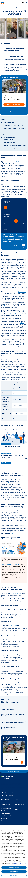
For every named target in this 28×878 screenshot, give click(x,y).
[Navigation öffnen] (26, 2)
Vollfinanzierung (4, 818)
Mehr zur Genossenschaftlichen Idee (8, 792)
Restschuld (7, 306)
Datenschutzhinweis (17, 863)
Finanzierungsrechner (5, 813)
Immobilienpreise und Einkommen (10, 564)
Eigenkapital (13, 533)
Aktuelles (17, 812)
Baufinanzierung (17, 593)
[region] (14, 851)
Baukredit (3, 810)
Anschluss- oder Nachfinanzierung (14, 313)
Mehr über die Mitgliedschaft (7, 795)
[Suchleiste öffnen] (23, 2)
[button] (14, 104)
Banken (16, 802)
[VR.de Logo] (7, 3)
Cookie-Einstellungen (14, 875)
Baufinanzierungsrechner (6, 808)
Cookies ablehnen (14, 871)
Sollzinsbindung (22, 291)
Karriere (16, 809)
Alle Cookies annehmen (14, 867)
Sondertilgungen (12, 625)
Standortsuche (18, 807)
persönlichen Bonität (6, 482)
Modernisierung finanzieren (6, 815)
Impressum (24, 863)
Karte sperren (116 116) (19, 804)
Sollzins (18, 275)
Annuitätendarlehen (5, 802)
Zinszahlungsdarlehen (5, 820)
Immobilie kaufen (15, 162)
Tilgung (22, 322)
